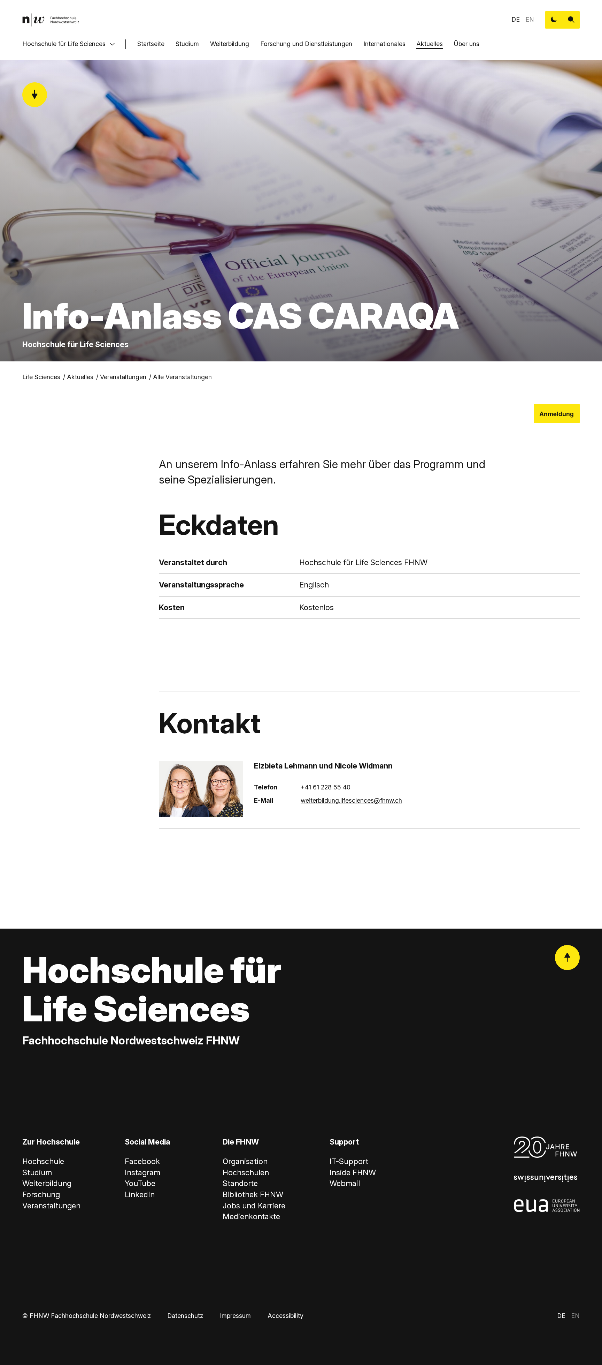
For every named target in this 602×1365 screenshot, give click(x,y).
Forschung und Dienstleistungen (306, 43)
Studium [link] (37, 1172)
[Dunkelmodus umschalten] (554, 20)
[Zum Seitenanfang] (567, 957)
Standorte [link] (240, 1183)
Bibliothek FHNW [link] (253, 1194)
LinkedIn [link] (140, 1194)
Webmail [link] (345, 1183)
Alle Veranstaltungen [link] (182, 377)
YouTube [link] (140, 1183)
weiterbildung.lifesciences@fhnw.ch (351, 800)
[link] (50, 20)
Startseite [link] (150, 43)
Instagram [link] (142, 1172)
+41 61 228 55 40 (325, 787)
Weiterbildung (229, 43)
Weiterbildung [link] (46, 1183)
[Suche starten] (571, 20)
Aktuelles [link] (80, 377)
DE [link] (515, 19)
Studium (187, 43)
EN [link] (529, 19)
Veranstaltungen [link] (123, 377)
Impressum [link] (235, 1315)
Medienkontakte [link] (251, 1216)
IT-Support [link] (349, 1161)
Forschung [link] (41, 1194)
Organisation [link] (245, 1161)
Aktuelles (429, 43)
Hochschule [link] (43, 1161)
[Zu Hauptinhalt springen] (34, 94)
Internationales (384, 43)
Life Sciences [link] (41, 377)
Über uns (466, 43)
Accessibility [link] (285, 1315)
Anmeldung (556, 413)
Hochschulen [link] (246, 1172)
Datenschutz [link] (185, 1315)
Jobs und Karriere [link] (254, 1205)
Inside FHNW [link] (353, 1172)
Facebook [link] (142, 1161)
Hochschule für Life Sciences (64, 43)
